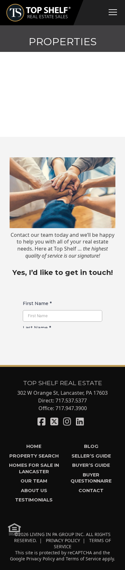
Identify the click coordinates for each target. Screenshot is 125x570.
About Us (34, 490)
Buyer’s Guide (91, 465)
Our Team (34, 481)
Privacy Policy (40, 559)
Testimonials (34, 500)
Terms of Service (83, 559)
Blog (91, 446)
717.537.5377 (71, 400)
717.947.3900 (71, 408)
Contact (91, 490)
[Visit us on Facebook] (42, 421)
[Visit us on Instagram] (67, 421)
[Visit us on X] (54, 421)
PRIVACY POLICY (63, 540)
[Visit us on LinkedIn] (80, 421)
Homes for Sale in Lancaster (34, 468)
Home (33, 446)
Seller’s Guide (91, 456)
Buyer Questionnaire (91, 478)
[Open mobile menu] (113, 12)
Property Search (34, 456)
